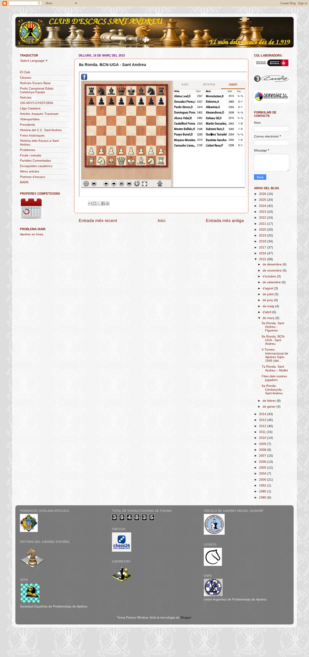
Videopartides (30, 119)
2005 (263, 467)
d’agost (268, 288)
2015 (263, 259)
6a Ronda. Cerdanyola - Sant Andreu (273, 389)
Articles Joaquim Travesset (39, 114)
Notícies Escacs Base (35, 83)
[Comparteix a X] (99, 203)
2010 (263, 438)
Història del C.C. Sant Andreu (41, 130)
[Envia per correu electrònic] (90, 203)
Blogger (186, 617)
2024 (263, 206)
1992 (263, 485)
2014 (263, 414)
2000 (263, 479)
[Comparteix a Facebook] (103, 203)
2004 (263, 473)
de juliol (268, 294)
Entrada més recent (98, 220)
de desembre (273, 264)
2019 (263, 235)
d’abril (267, 312)
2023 (263, 211)
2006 (263, 461)
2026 (263, 194)
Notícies (25, 97)
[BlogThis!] (94, 203)
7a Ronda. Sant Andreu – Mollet (275, 368)
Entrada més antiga (225, 220)
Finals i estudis (30, 155)
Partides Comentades (35, 160)
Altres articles (29, 171)
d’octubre (270, 276)
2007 (263, 455)
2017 (263, 247)
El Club (25, 72)
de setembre (272, 282)
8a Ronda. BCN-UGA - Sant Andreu (273, 340)
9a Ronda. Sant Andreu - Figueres (273, 326)
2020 (263, 229)
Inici (161, 220)
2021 (263, 223)
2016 (263, 253)
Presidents (27, 124)
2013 (263, 420)
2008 (263, 449)
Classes (25, 77)
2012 (263, 426)
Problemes (27, 150)
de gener (269, 406)
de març (269, 318)
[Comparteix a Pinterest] (107, 203)
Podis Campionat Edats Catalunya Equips (36, 90)
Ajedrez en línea (31, 234)
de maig (269, 306)
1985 (263, 491)
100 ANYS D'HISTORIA (36, 103)
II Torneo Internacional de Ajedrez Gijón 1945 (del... (275, 355)
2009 (263, 444)
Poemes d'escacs (32, 177)
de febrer (270, 400)
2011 (263, 432)
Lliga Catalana (30, 108)
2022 (263, 217)
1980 (263, 497)
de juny (268, 300)
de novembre (273, 270)
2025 (263, 199)
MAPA (24, 182)
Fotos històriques (32, 135)
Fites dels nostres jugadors (274, 378)
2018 (263, 241)
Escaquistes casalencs (36, 166)
